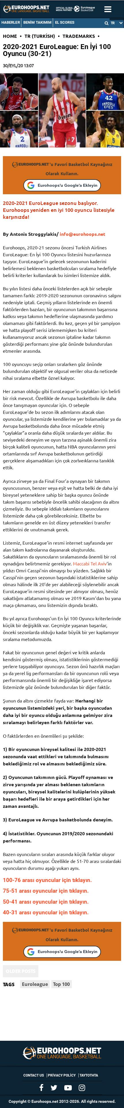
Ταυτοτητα (89, 1075)
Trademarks (79, 36)
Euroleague (35, 984)
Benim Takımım (37, 22)
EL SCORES (64, 22)
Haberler (10, 22)
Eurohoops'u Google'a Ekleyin (67, 185)
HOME (10, 36)
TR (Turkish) (40, 36)
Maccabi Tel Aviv (90, 563)
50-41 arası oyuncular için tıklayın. (46, 902)
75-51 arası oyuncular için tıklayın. (46, 891)
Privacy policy (62, 1075)
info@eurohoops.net (82, 234)
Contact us (33, 1075)
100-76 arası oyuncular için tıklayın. (47, 880)
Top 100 (61, 984)
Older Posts (20, 971)
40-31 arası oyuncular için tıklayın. (46, 912)
